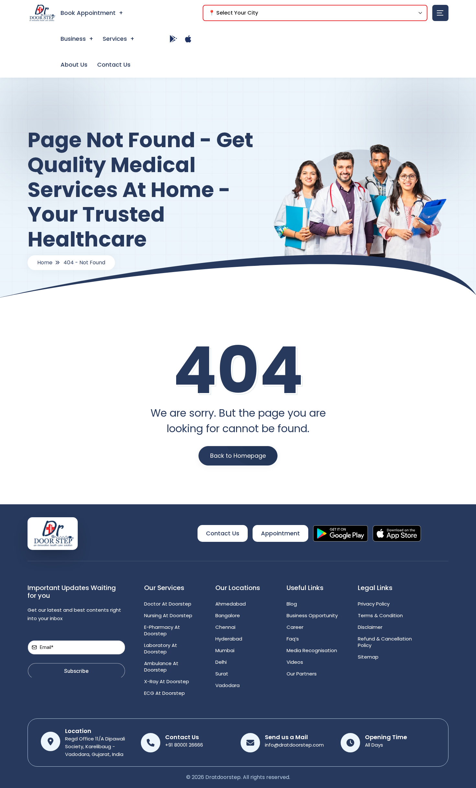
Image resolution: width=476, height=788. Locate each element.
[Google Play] (173, 39)
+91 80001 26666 (184, 744)
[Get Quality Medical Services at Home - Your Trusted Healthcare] (53, 533)
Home (44, 262)
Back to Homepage (238, 456)
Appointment (280, 533)
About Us (74, 64)
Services (115, 39)
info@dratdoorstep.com (294, 744)
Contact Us (113, 64)
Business (73, 39)
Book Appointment (88, 13)
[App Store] (188, 39)
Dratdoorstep (223, 777)
